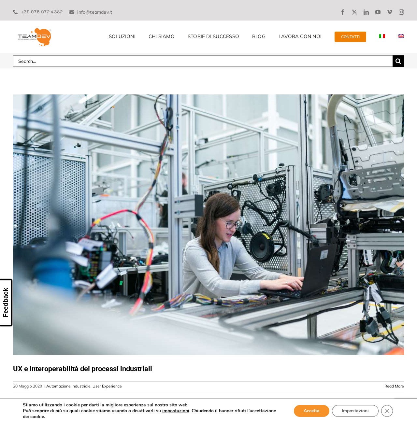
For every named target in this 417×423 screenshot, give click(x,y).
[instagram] (401, 12)
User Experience (107, 386)
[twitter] (354, 12)
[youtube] (378, 12)
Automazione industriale (68, 386)
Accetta (312, 411)
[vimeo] (389, 12)
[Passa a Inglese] (401, 36)
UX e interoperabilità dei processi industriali (82, 369)
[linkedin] (366, 12)
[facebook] (342, 12)
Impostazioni (355, 411)
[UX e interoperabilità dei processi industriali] (208, 224)
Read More (394, 386)
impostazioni (175, 411)
